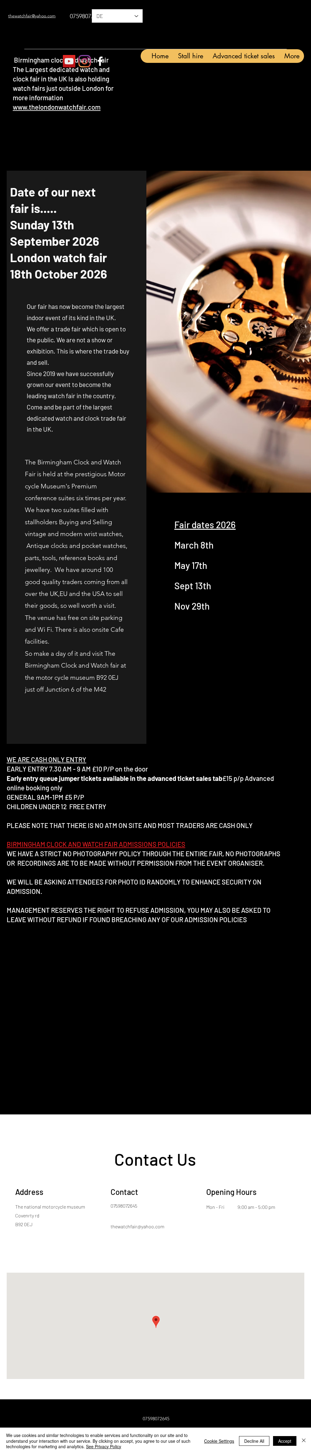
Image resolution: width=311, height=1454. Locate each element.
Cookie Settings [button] (219, 1441)
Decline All (254, 1441)
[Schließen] (303, 1440)
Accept (284, 1441)
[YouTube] (69, 61)
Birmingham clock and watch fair (61, 60)
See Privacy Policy (103, 1446)
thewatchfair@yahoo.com (137, 1226)
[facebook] (100, 61)
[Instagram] (84, 61)
